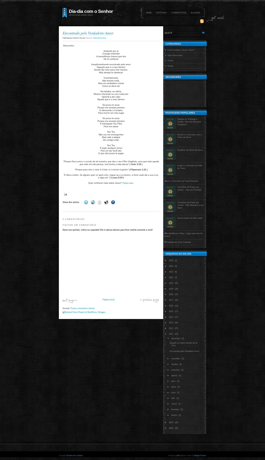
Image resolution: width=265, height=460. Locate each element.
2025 (171, 260)
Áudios (170, 66)
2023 (171, 272)
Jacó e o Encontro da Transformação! (181, 181)
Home (149, 13)
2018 (171, 294)
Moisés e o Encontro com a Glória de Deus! (189, 136)
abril (173, 398)
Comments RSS (178, 13)
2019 (171, 289)
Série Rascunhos (99, 38)
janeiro (174, 415)
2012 (171, 328)
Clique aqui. (128, 183)
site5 (178, 455)
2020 (171, 283)
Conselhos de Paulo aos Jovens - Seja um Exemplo (189, 188)
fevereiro (175, 409)
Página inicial (108, 299)
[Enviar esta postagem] (65, 194)
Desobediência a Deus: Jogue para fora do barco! (183, 234)
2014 (171, 317)
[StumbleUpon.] (93, 202)
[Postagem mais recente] (70, 302)
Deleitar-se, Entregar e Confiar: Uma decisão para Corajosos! (189, 122)
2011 (171, 334)
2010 (171, 422)
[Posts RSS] (202, 22)
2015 (171, 311)
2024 (171, 266)
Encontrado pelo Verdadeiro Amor (88, 32)
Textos (170, 60)
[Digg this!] (99, 202)
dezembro (175, 338)
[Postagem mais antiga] (149, 302)
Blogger (195, 13)
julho (173, 381)
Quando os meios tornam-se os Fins (184, 344)
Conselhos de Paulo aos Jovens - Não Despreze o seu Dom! (190, 205)
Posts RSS (161, 13)
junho (173, 387)
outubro (174, 364)
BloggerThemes (200, 455)
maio (173, 392)
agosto (174, 375)
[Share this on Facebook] (113, 202)
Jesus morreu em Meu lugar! (190, 218)
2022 (171, 277)
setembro (175, 370)
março (174, 404)
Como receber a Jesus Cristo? (180, 50)
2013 (171, 322)
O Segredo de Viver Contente (178, 242)
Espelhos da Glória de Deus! (190, 150)
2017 (171, 300)
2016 (171, 306)
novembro (175, 358)
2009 (171, 428)
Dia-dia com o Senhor (91, 11)
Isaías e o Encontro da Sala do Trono (189, 166)
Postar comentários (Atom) (82, 308)
